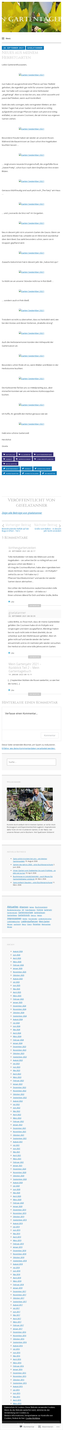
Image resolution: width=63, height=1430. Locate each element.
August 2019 (18, 1223)
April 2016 (17, 1359)
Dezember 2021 (19, 1128)
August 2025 (18, 979)
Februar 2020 (18, 1203)
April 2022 (17, 1114)
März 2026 (17, 962)
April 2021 (17, 1155)
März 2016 (17, 1363)
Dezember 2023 (19, 1046)
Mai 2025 (16, 989)
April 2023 (17, 1074)
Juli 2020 (16, 1186)
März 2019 (17, 1240)
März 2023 (17, 1077)
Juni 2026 (16, 955)
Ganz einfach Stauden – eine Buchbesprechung (32, 882)
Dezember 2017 (19, 1291)
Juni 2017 (16, 1312)
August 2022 (18, 1101)
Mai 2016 (16, 1356)
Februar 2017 (18, 1325)
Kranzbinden (32, 919)
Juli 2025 (16, 982)
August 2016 (18, 1346)
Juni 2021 (16, 1148)
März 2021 (17, 1159)
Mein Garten (11, 464)
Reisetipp (37, 924)
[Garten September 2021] (31, 74)
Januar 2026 (17, 968)
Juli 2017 (16, 1308)
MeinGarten (50, 473)
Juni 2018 (16, 1271)
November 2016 (19, 1335)
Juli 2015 (16, 1390)
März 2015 (17, 1403)
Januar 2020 (17, 1206)
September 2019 (20, 1220)
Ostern (29, 924)
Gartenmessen (12, 913)
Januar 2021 (17, 1165)
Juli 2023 (16, 1063)
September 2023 (20, 1057)
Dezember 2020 (19, 1169)
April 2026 (17, 958)
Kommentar (49, 735)
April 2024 (17, 1033)
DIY (23, 910)
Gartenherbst (12, 469)
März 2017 (17, 1322)
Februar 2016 (18, 1366)
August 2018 (18, 1264)
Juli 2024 (16, 1023)
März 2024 (17, 1036)
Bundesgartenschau (14, 910)
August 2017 (18, 1305)
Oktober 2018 (18, 1257)
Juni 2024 (16, 1026)
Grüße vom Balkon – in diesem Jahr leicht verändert (47, 527)
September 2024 (20, 1016)
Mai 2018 (16, 1274)
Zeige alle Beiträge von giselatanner (22, 513)
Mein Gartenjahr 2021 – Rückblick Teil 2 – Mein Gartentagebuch (25, 667)
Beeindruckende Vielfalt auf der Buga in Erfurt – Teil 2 (16, 527)
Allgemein (25, 455)
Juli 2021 (16, 1145)
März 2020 (17, 1199)
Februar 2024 (18, 1040)
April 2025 (17, 992)
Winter (9, 927)
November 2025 (19, 972)
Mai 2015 (16, 1397)
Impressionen (25, 459)
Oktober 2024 (18, 1012)
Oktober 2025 (18, 975)
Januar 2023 (17, 1084)
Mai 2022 (16, 1111)
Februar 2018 (18, 1284)
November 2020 (19, 1172)
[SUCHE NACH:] (31, 762)
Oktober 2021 (18, 1135)
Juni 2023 (16, 1067)
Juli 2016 (16, 1349)
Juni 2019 (16, 1230)
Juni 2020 (16, 1189)
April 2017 (17, 1318)
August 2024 (18, 1019)
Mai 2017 (16, 1315)
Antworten (34, 605)
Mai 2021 (16, 1152)
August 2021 (18, 1142)
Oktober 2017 (18, 1298)
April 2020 (17, 1196)
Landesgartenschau (45, 919)
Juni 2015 (16, 1393)
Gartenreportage (44, 455)
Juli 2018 (16, 1267)
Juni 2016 (16, 1352)
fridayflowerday (30, 910)
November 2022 (19, 1091)
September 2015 (20, 1383)
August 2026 (18, 951)
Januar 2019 (17, 1247)
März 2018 (17, 1281)
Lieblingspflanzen (45, 459)
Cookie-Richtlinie (33, 1418)
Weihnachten (46, 924)
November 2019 (19, 1213)
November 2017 (19, 1295)
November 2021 (19, 1131)
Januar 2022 (17, 1125)
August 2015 (18, 1386)
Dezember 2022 (19, 1087)
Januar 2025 (17, 1002)
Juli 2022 (16, 1104)
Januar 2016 (17, 1369)
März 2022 (17, 1118)
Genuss (33, 915)
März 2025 (17, 996)
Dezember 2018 (19, 1250)
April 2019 (17, 1237)
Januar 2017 (17, 1329)
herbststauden (32, 473)
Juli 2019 (16, 1227)
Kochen (24, 919)
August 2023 (18, 1060)
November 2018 (19, 1254)
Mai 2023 (16, 1070)
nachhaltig (17, 924)
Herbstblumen (43, 469)
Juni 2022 (16, 1108)
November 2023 (19, 1050)
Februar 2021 (18, 1162)
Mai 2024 (16, 1029)
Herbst (9, 459)
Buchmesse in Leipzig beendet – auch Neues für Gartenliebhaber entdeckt (33, 877)
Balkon (32, 907)
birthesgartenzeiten (22, 548)
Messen (10, 924)
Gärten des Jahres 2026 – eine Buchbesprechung (33, 864)
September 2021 (20, 1138)
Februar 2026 (18, 965)
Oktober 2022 (18, 1094)
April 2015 (17, 1400)
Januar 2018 (17, 1288)
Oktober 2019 (18, 1216)
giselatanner (34, 48)
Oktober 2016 (18, 1339)
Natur (24, 924)
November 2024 (19, 1009)
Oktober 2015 (18, 1380)
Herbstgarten (12, 473)
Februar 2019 (18, 1244)
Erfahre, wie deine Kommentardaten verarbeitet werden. (28, 748)
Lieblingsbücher (13, 921)
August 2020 (18, 1182)
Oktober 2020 (18, 1176)
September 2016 (20, 1342)
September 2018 (20, 1261)
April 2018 (17, 1278)
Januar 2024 (17, 1043)
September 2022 (20, 1097)
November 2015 (19, 1376)
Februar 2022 (18, 1121)
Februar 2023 (18, 1080)
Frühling (40, 910)
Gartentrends (24, 915)
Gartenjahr (48, 910)
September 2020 (20, 1179)
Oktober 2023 (18, 1053)
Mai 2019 (16, 1233)
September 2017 (20, 1301)
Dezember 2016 (19, 1332)
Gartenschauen (39, 912)
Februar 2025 (18, 999)
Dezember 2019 (19, 1210)
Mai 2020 (16, 1193)
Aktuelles (10, 455)
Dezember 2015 (19, 1373)
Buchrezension (41, 907)
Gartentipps (12, 915)
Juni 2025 (16, 985)
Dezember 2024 (19, 1006)
